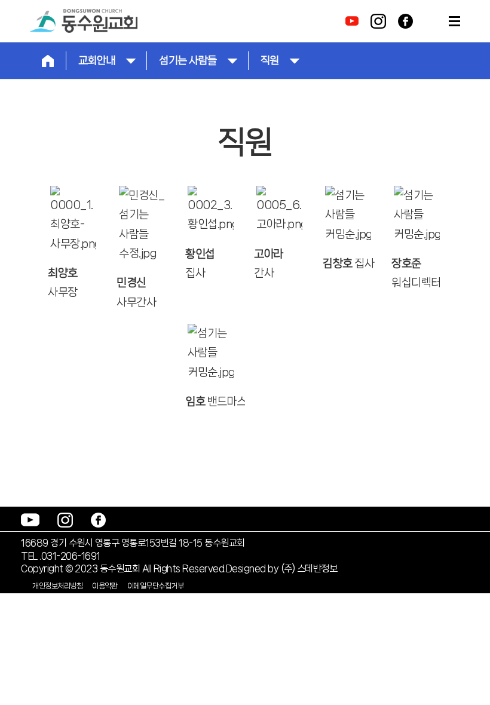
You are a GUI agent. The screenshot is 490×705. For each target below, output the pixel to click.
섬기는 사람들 (188, 60)
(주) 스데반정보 (309, 568)
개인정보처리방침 (57, 586)
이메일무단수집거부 (155, 586)
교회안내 (96, 60)
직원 (270, 60)
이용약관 (104, 586)
